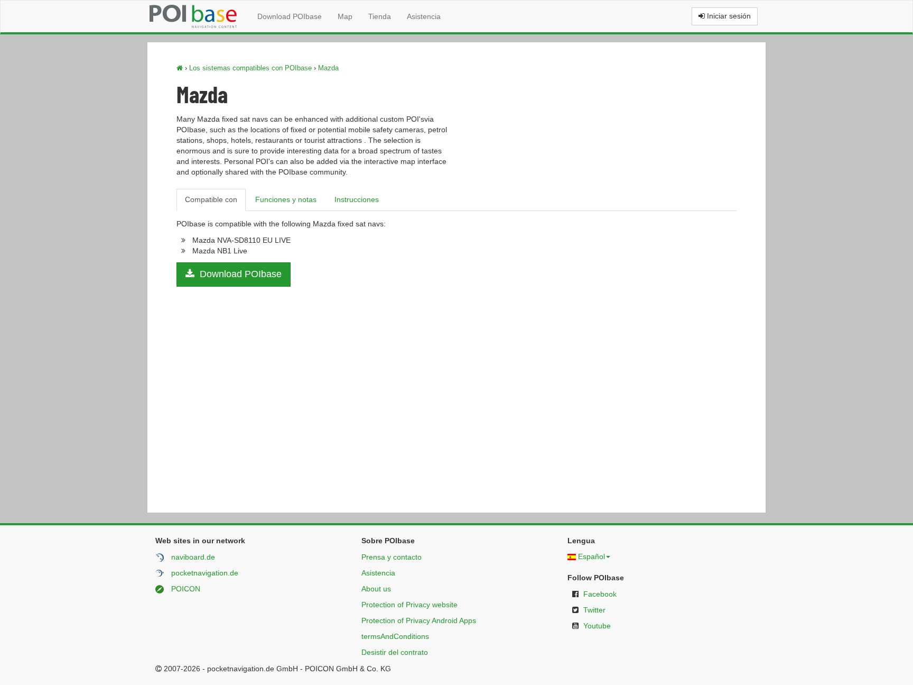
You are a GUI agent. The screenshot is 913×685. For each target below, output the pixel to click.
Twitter (594, 610)
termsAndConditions (395, 636)
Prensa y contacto (391, 557)
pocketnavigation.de (204, 573)
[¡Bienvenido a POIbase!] (179, 68)
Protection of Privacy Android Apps (418, 620)
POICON (185, 588)
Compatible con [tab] (211, 199)
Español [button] (591, 556)
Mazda (328, 68)
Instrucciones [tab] (356, 199)
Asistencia (424, 16)
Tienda (379, 16)
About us (376, 588)
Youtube (597, 626)
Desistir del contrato (394, 652)
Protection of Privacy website (409, 604)
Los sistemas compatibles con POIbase (250, 68)
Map (345, 16)
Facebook (600, 594)
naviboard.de (193, 557)
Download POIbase (289, 16)
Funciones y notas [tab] (285, 199)
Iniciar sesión (728, 16)
